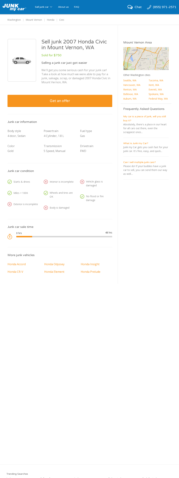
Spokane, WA (156, 94)
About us (63, 6)
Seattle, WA (129, 80)
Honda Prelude (90, 272)
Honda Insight (90, 264)
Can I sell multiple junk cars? (139, 162)
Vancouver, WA (131, 85)
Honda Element (54, 272)
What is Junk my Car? (135, 143)
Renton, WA (130, 89)
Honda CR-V (15, 272)
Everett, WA (155, 89)
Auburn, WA (130, 98)
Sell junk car (42, 6)
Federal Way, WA (158, 98)
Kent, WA (154, 85)
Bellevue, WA (130, 94)
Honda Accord (17, 264)
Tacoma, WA (156, 80)
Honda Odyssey (54, 264)
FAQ (76, 6)
